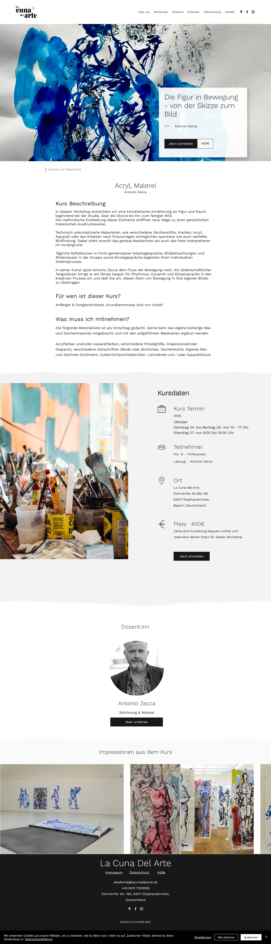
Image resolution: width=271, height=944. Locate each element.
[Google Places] (241, 12)
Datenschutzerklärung (39, 939)
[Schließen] (266, 937)
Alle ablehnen (226, 937)
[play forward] (266, 807)
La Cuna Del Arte (135, 863)
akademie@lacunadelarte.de (135, 882)
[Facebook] (247, 12)
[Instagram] (253, 12)
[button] (62, 807)
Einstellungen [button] (202, 937)
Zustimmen (251, 937)
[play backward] (5, 807)
